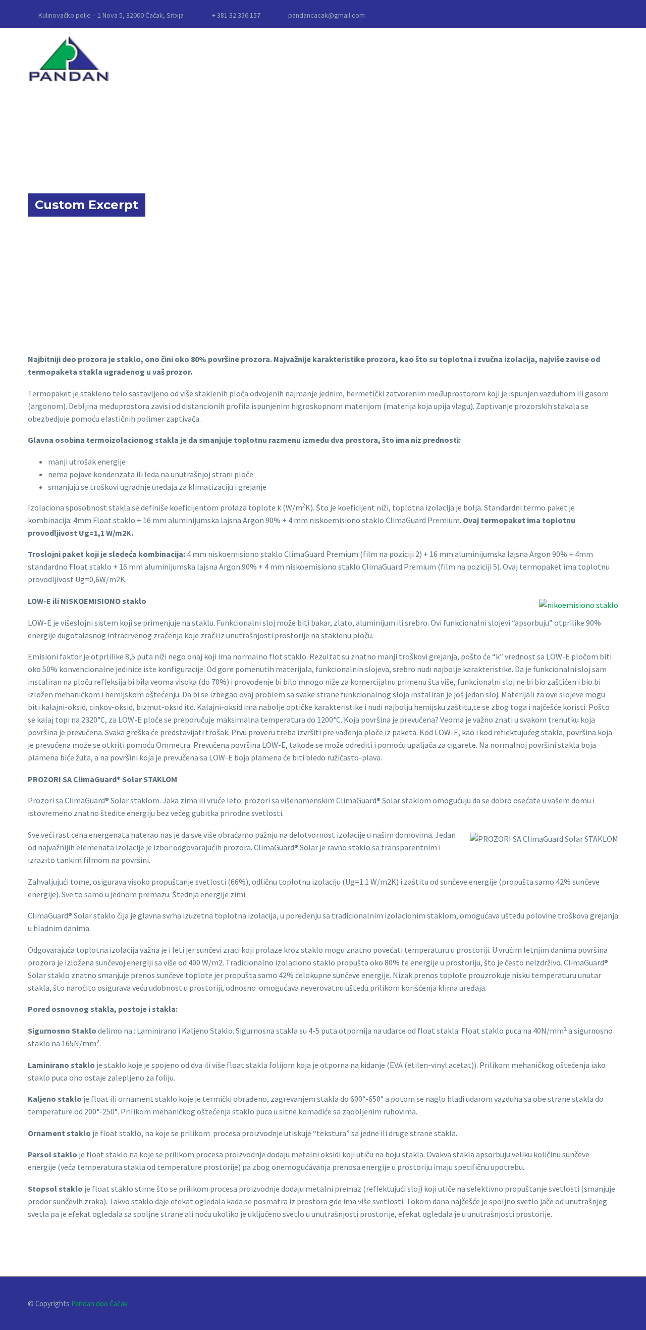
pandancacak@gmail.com (326, 15)
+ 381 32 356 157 (236, 15)
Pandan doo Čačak (99, 1303)
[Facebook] (613, 15)
